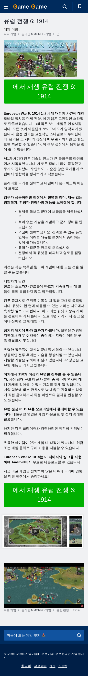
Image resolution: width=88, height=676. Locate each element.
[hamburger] (6, 6)
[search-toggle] (64, 6)
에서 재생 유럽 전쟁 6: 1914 (44, 91)
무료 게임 (40, 666)
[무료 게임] (30, 6)
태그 (52, 666)
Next (78, 531)
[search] (79, 635)
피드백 (62, 666)
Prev (10, 531)
